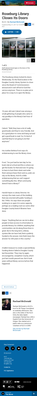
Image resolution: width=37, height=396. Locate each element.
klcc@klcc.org (8, 363)
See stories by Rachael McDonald (21, 329)
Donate (30, 3)
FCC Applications (9, 370)
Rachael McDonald (17, 22)
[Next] (33, 60)
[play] (3, 394)
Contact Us (7, 367)
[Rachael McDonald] (6, 304)
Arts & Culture (9, 287)
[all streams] (34, 393)
